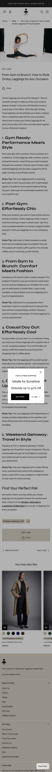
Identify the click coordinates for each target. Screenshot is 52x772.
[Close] (40, 372)
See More (20, 397)
